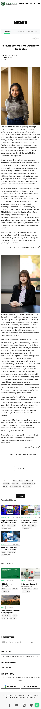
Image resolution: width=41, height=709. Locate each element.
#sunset (13, 618)
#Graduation (17, 481)
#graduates (27, 486)
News (7, 31)
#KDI (3, 525)
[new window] (10, 705)
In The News (19, 31)
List (21, 496)
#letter (5, 486)
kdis (3, 657)
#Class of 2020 (15, 486)
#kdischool (16, 483)
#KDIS (15, 589)
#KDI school (28, 481)
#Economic (11, 525)
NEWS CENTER (25, 3)
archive (36, 657)
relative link (7, 668)
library (29, 657)
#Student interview (28, 483)
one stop (10, 657)
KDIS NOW (32, 31)
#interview (5, 591)
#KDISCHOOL (6, 528)
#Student (6, 483)
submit (34, 642)
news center (20, 657)
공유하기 (34, 38)
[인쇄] (38, 38)
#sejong (5, 618)
